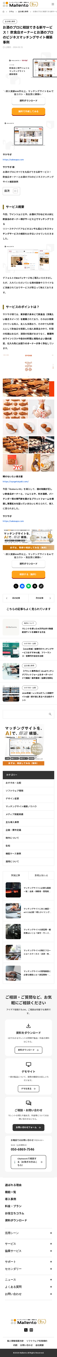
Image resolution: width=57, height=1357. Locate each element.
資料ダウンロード (29, 100)
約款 (15, 1345)
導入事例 (10, 1199)
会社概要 (39, 1345)
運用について (12, 861)
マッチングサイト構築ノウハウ (21, 806)
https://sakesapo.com (13, 159)
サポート (10, 1261)
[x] (26, 1330)
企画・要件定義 (13, 830)
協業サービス (13, 1250)
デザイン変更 (12, 798)
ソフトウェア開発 (14, 790)
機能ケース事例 (13, 853)
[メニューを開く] (53, 4)
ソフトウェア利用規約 (36, 1341)
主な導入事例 (10, 21)
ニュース (10, 1279)
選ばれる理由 (13, 1185)
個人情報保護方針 (15, 1341)
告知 (8, 845)
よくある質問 (13, 1286)
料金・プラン (13, 1206)
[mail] (31, 1330)
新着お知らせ (41, 875)
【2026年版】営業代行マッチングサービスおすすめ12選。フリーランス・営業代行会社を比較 (38, 652)
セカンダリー (13, 1268)
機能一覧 (10, 1192)
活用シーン (12, 1232)
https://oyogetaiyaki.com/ (16, 481)
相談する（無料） (29, 574)
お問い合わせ (13, 1293)
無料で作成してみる (28, 111)
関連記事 (15, 875)
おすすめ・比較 (30, 643)
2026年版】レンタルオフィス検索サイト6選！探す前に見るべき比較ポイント (38, 697)
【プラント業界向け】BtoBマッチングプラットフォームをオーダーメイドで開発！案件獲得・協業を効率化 (38, 674)
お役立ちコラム (14, 1213)
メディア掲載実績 (14, 814)
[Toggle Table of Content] (14, 191)
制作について (29, 623)
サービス (10, 1243)
